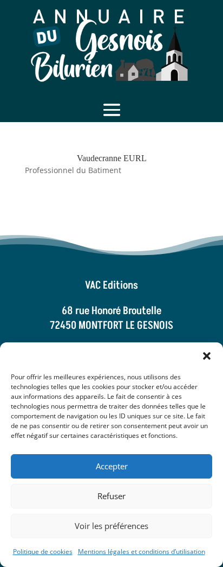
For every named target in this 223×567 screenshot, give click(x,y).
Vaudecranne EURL (112, 158)
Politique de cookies (43, 551)
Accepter (112, 466)
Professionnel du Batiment (73, 170)
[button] (206, 356)
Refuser (111, 495)
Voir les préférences (111, 525)
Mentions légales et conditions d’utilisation (141, 551)
